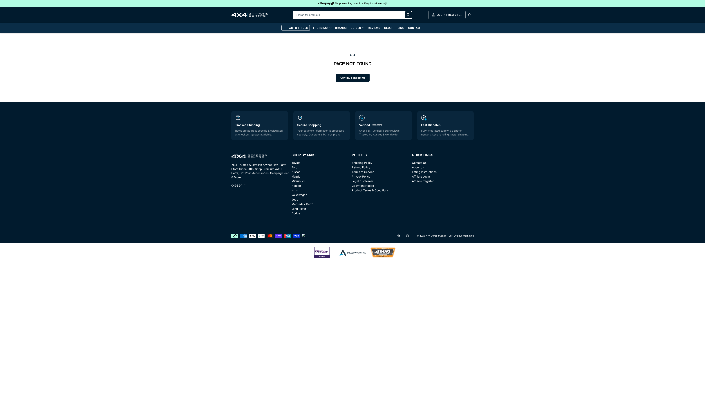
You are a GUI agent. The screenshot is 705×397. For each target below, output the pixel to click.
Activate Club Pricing (377, 213)
